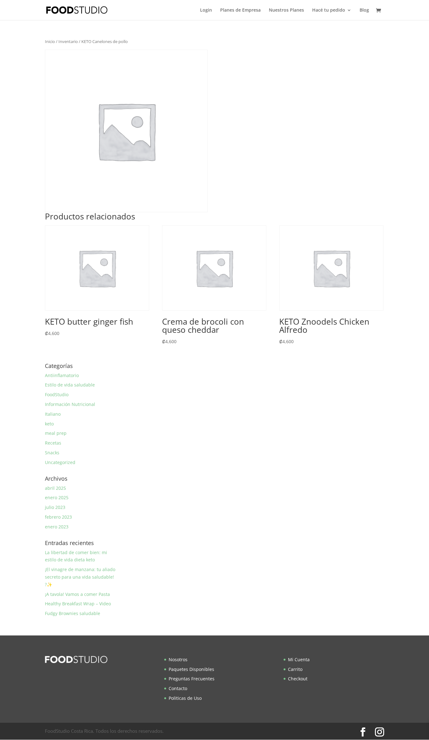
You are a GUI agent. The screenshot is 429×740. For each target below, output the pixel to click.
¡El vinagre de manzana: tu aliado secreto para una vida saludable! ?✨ (80, 576)
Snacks (52, 453)
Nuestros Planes (286, 10)
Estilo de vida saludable (70, 385)
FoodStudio (56, 394)
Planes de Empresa (240, 10)
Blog (364, 10)
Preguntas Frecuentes (192, 679)
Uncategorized (60, 462)
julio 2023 (55, 507)
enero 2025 (56, 497)
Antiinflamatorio (62, 375)
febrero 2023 (58, 517)
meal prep (56, 433)
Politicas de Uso (185, 698)
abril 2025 (55, 488)
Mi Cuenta (299, 659)
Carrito (295, 669)
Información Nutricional (70, 404)
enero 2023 (56, 527)
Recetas (53, 443)
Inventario (68, 41)
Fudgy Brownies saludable (72, 613)
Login (206, 10)
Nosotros (178, 659)
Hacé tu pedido (328, 10)
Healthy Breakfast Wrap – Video (78, 604)
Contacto (178, 688)
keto (49, 424)
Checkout (297, 679)
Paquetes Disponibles (191, 669)
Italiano (53, 414)
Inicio (50, 41)
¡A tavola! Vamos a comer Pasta (77, 594)
